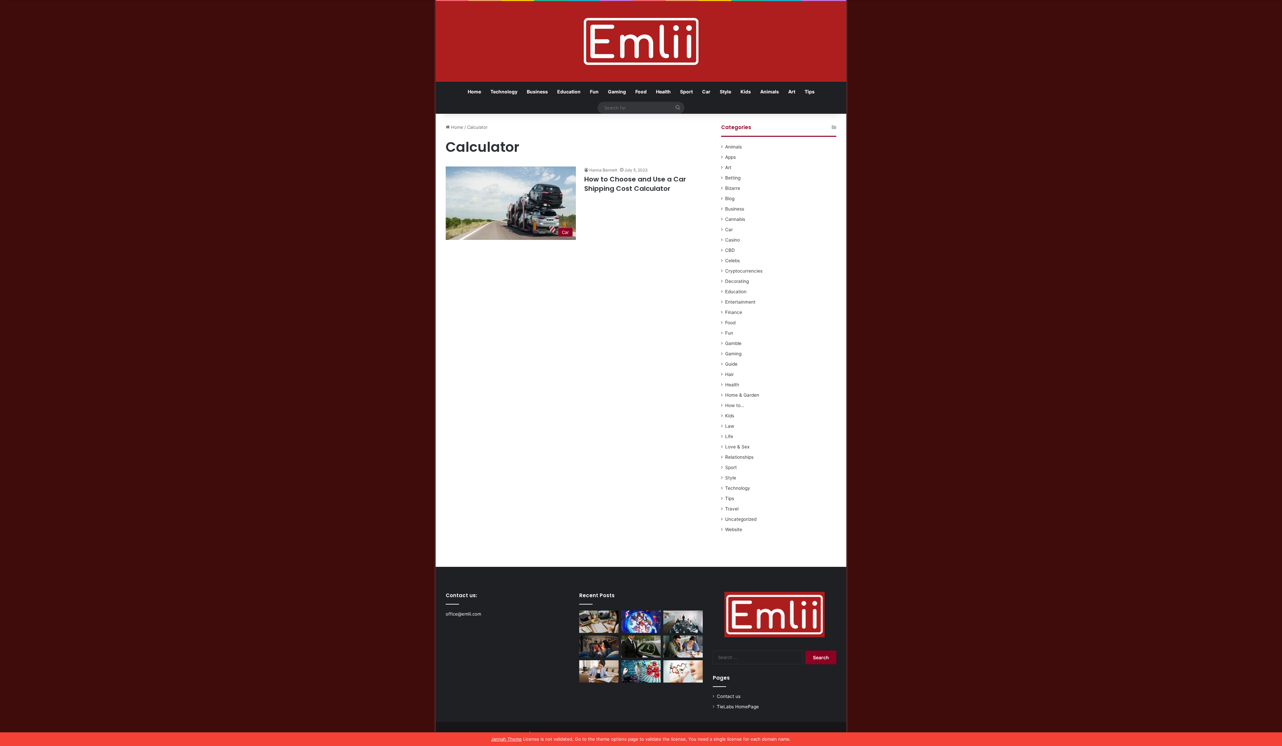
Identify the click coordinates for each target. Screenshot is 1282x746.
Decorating (737, 281)
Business (537, 91)
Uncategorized (741, 519)
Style (725, 91)
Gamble (733, 343)
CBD (730, 250)
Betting (732, 177)
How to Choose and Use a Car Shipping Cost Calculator (635, 183)
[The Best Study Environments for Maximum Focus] (599, 671)
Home (474, 91)
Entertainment (740, 302)
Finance (733, 312)
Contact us (728, 696)
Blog (729, 198)
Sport (686, 91)
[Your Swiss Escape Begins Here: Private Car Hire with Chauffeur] (641, 647)
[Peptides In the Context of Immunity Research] (683, 671)
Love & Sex (737, 446)
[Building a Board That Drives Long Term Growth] (683, 622)
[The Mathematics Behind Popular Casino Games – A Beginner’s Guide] (641, 671)
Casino (732, 240)
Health (663, 91)
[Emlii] (641, 41)
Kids (745, 91)
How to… (734, 405)
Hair (729, 374)
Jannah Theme (506, 739)
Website (733, 529)
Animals (769, 91)
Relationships (739, 457)
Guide (731, 364)
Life (729, 436)
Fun (594, 91)
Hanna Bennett (603, 169)
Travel (731, 508)
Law (729, 426)
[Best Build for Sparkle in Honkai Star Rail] (641, 622)
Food (641, 91)
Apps (730, 157)
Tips (810, 91)
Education (569, 91)
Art (791, 91)
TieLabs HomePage (738, 706)
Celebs (732, 260)
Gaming (617, 91)
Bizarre (732, 188)
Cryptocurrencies (744, 271)
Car (706, 91)
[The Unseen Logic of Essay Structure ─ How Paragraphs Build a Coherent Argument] (683, 647)
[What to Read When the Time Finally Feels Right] (599, 647)
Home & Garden (742, 395)
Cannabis (735, 219)
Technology (503, 91)
